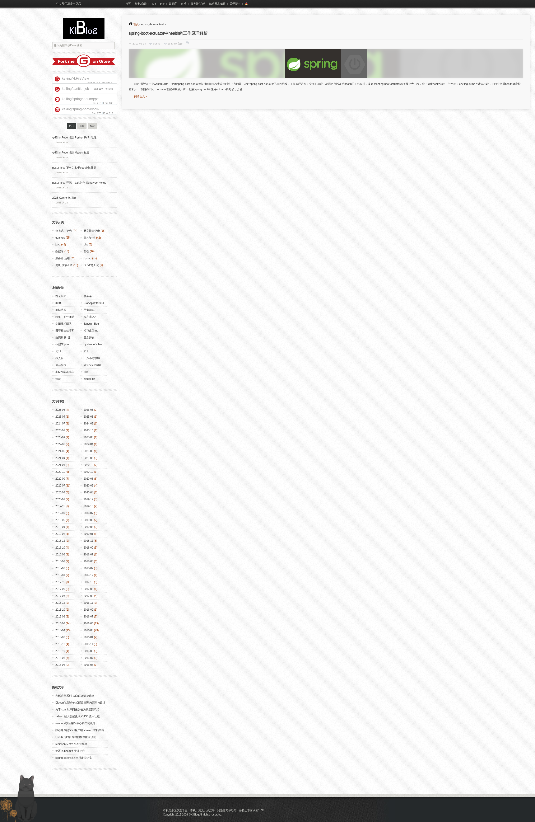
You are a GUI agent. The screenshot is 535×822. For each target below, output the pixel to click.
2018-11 (88, 540)
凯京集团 (60, 296)
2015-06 (60, 664)
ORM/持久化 (91, 265)
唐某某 (88, 296)
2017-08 (88, 589)
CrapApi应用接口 (94, 303)
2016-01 (88, 637)
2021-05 (88, 451)
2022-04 (88, 444)
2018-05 (88, 561)
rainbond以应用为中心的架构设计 (75, 723)
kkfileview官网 (92, 365)
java (153, 3)
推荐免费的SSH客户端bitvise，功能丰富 (79, 730)
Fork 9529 (107, 82)
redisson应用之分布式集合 (71, 744)
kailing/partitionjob (75, 88)
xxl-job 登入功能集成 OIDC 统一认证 (77, 716)
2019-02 (60, 533)
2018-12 (60, 540)
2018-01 (60, 575)
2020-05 (60, 492)
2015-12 (60, 644)
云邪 (58, 351)
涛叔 (58, 378)
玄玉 (86, 351)
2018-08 (60, 554)
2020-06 (88, 485)
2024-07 (60, 423)
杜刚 (86, 372)
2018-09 (88, 547)
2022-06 (60, 444)
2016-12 (60, 602)
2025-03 (88, 416)
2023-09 (60, 437)
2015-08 (60, 657)
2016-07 (88, 616)
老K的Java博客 (64, 372)
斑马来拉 (60, 365)
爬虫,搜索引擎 (64, 265)
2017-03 (60, 595)
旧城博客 (60, 309)
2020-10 (88, 471)
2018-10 (60, 547)
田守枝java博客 (64, 330)
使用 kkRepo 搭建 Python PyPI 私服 (74, 137)
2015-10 (60, 651)
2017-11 (60, 582)
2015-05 (88, 664)
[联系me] (246, 4)
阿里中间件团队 (64, 316)
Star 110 (98, 88)
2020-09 (60, 478)
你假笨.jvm (62, 344)
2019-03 (88, 527)
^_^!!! (261, 810)
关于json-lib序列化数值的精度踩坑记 (77, 709)
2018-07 (88, 554)
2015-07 (88, 657)
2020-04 (88, 492)
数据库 (173, 3)
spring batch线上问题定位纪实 (73, 757)
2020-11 (60, 471)
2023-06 (88, 437)
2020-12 (88, 464)
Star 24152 (93, 82)
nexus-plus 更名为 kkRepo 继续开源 (74, 167)
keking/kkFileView (75, 78)
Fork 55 (109, 88)
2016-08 (60, 616)
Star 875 (96, 113)
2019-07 (88, 513)
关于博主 (235, 3)
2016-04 (60, 630)
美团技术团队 (63, 323)
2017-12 (88, 575)
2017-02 (88, 595)
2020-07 (60, 485)
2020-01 (60, 499)
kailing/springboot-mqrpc (80, 99)
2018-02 (88, 568)
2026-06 (60, 409)
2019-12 (88, 499)
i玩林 (58, 303)
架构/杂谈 (141, 3)
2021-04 (60, 458)
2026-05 (88, 409)
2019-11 (60, 506)
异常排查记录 (92, 230)
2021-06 (60, 451)
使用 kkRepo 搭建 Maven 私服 (70, 152)
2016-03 (88, 630)
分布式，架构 (63, 230)
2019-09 (60, 513)
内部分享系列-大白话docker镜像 (74, 695)
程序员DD (90, 316)
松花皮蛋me (91, 330)
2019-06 (60, 520)
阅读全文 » (140, 96)
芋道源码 (89, 309)
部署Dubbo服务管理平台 (70, 750)
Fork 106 (108, 103)
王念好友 (89, 337)
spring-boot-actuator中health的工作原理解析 (168, 33)
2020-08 (88, 478)
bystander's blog (93, 344)
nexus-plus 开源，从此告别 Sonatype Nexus (79, 182)
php (162, 3)
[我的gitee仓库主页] (83, 66)
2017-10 (88, 582)
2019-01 (88, 533)
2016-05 (88, 623)
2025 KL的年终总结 (64, 197)
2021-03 (88, 458)
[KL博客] (83, 28)
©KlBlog (194, 814)
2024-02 (88, 423)
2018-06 (60, 561)
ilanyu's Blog (91, 323)
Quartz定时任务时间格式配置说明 (75, 737)
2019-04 (60, 527)
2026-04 (60, 416)
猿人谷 (59, 358)
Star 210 (96, 103)
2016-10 (60, 609)
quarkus (60, 237)
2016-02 (60, 637)
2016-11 (88, 602)
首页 (128, 3)
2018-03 (60, 568)
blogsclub (89, 378)
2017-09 (60, 589)
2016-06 (60, 623)
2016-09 (88, 609)
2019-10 (88, 506)
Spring (156, 43)
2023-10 (88, 430)
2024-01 (60, 430)
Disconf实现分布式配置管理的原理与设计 (80, 702)
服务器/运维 (198, 3)
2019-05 (88, 520)
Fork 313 (108, 113)
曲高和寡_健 (62, 337)
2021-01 (60, 464)
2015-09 (88, 651)
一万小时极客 (92, 358)
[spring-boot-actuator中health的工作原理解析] (326, 63)
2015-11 (88, 644)
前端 (183, 3)
